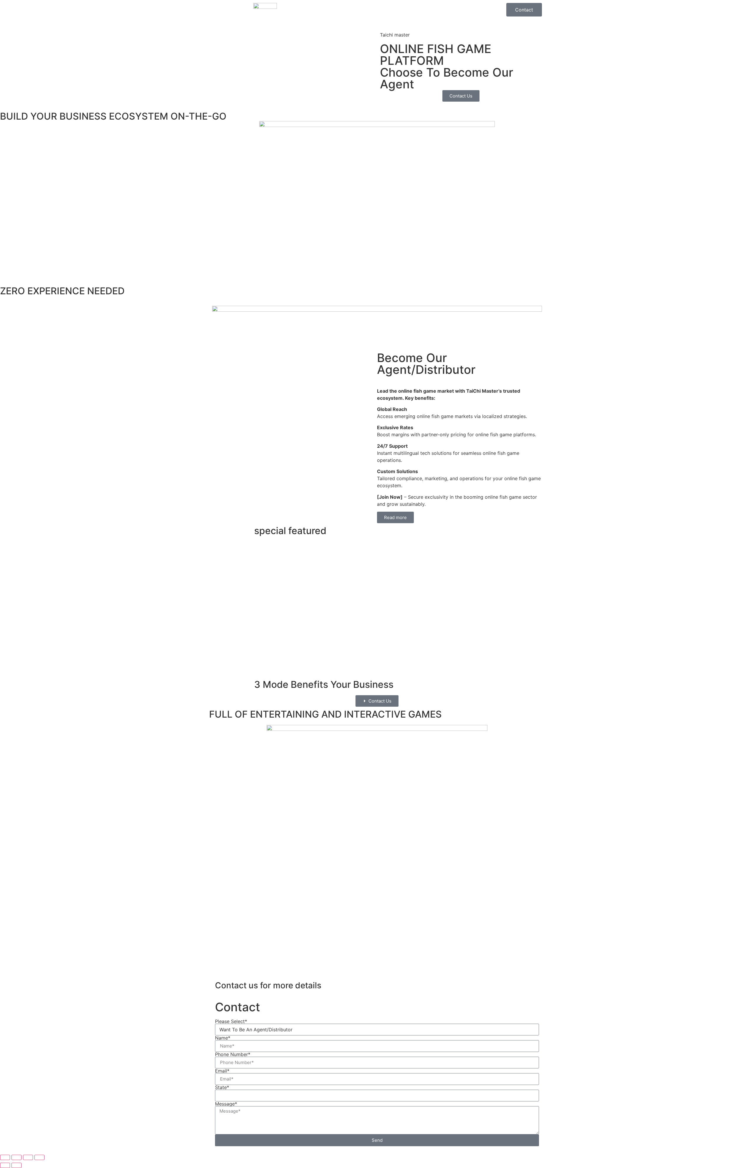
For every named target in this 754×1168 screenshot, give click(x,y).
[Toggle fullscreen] (16, 1157)
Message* (226, 1103)
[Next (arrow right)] (16, 1165)
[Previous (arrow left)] (5, 1165)
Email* (222, 1070)
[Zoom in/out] (5, 1157)
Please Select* (231, 1021)
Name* (222, 1037)
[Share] (28, 1157)
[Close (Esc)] (39, 1157)
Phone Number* (232, 1054)
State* (222, 1087)
